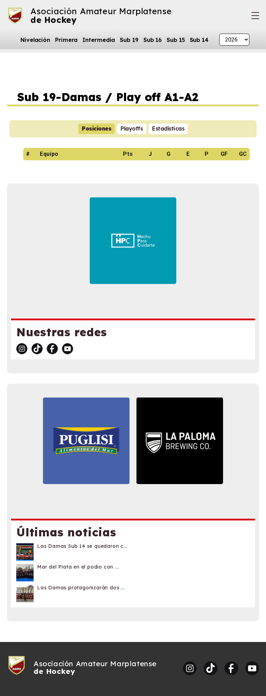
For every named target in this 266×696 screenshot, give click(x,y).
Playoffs (132, 128)
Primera (66, 39)
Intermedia (98, 39)
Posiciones (96, 128)
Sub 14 (199, 39)
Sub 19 (129, 39)
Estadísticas (168, 128)
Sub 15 (176, 39)
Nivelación (35, 39)
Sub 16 (152, 39)
